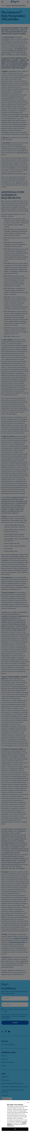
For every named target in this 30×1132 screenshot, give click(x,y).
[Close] (28, 1102)
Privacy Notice (10, 1126)
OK (15, 1129)
